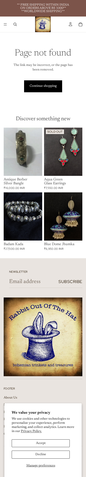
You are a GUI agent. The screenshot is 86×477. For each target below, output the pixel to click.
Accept (41, 443)
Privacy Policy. (31, 431)
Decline (40, 454)
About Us (10, 397)
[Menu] (5, 24)
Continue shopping (43, 86)
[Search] (15, 24)
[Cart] (80, 24)
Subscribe (70, 281)
